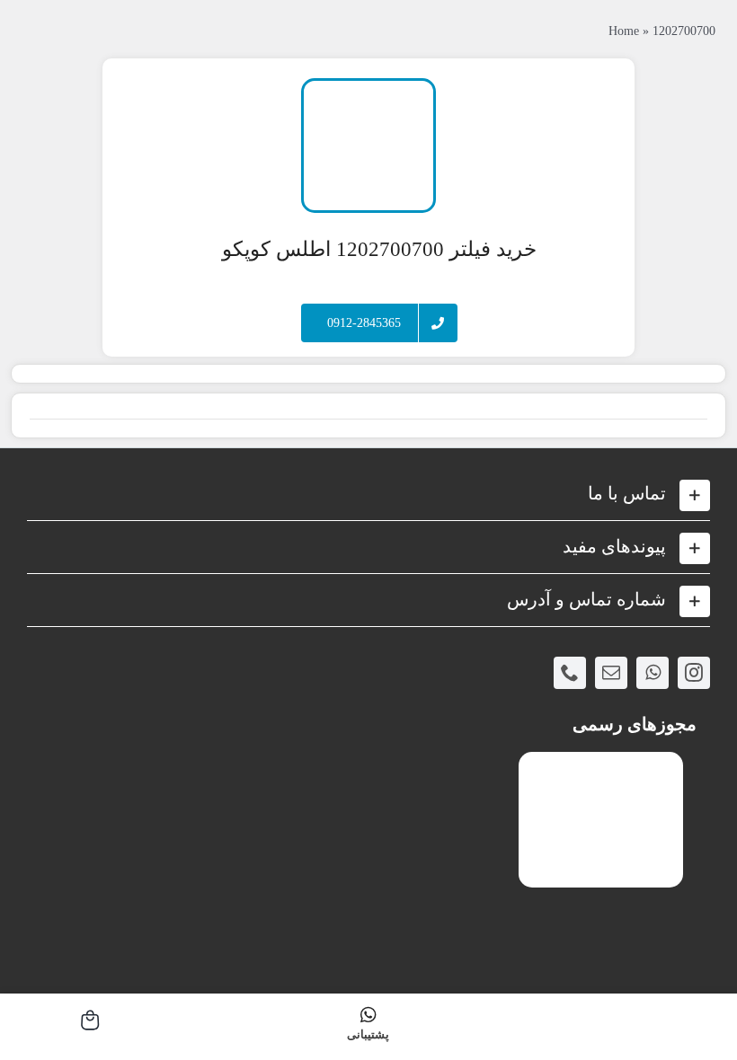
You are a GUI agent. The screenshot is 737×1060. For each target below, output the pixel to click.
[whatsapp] (652, 673)
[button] (368, 494)
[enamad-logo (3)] (601, 766)
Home (623, 31)
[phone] (570, 673)
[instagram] (694, 673)
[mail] (611, 673)
